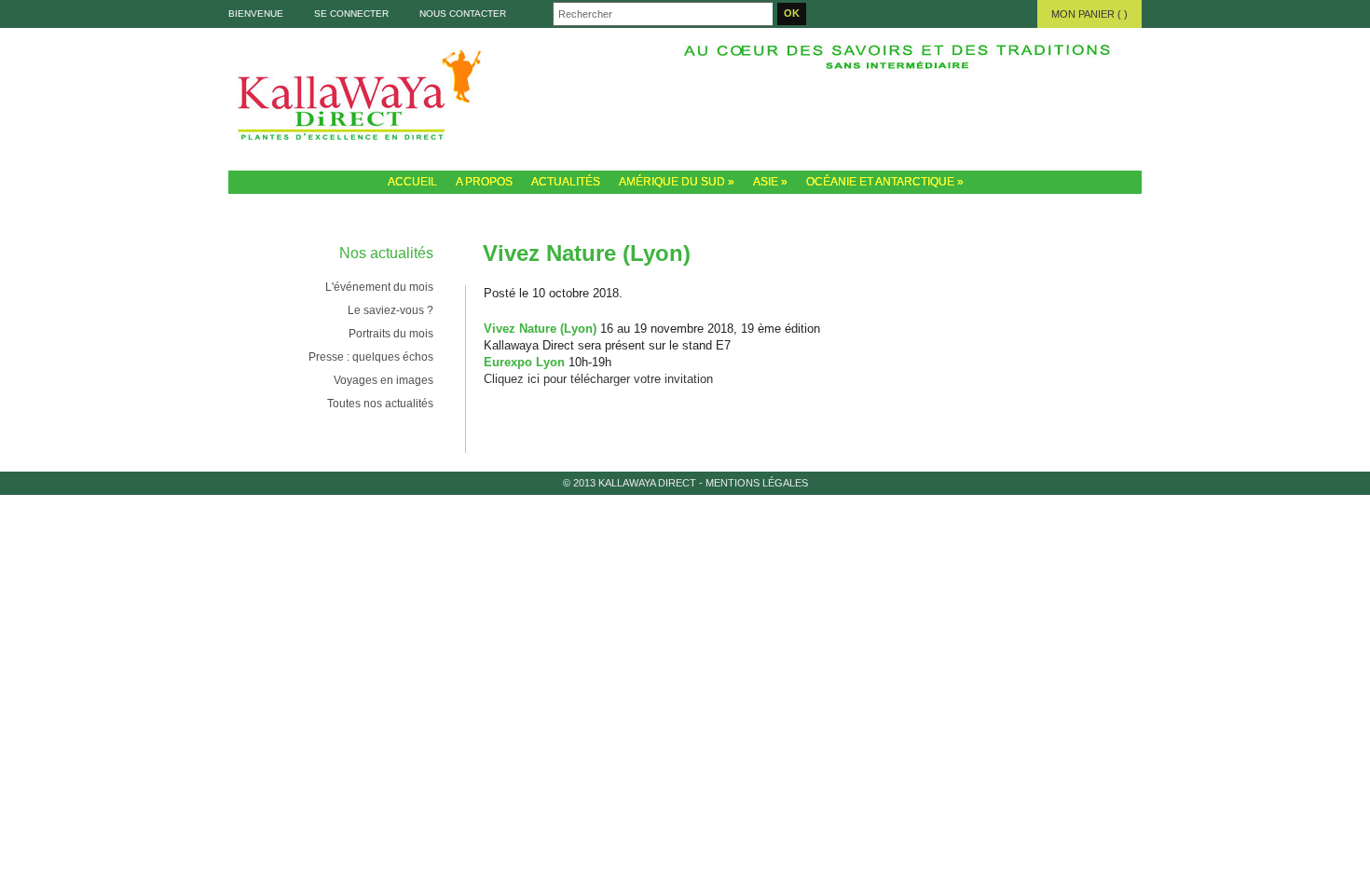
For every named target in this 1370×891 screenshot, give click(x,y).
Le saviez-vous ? (390, 310)
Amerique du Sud (808, 110)
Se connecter (351, 13)
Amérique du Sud (676, 181)
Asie (901, 110)
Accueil (412, 181)
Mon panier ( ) (1089, 14)
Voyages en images (383, 380)
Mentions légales (757, 482)
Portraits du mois (391, 333)
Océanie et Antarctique (885, 181)
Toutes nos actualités (380, 403)
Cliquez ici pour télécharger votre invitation (598, 379)
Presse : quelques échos (370, 356)
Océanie (994, 110)
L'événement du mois (379, 287)
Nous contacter (462, 13)
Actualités (565, 181)
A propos (484, 181)
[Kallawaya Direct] (685, 99)
